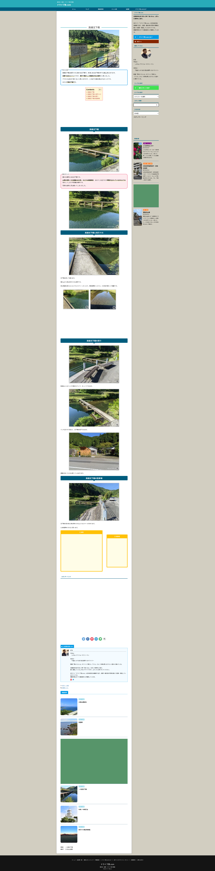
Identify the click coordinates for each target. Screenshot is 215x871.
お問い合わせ (140, 860)
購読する (139, 41)
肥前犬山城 (146, 212)
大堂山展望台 (83, 702)
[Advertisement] (94, 19)
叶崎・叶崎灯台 (83, 809)
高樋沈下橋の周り (93, 96)
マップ (87, 9)
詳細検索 (97, 860)
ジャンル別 (114, 9)
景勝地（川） (65, 688)
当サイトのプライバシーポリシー (121, 860)
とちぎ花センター (148, 146)
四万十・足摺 (65, 685)
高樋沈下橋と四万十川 (94, 94)
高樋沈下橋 (91, 92)
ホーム (74, 9)
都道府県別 (100, 9)
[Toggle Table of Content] (99, 89)
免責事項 (133, 860)
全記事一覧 (79, 860)
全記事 (127, 9)
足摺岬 (81, 722)
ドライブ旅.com (64, 4)
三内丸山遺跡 (69, 849)
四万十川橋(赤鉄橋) (84, 830)
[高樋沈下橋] (96, 639)
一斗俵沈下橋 (83, 789)
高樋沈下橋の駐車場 (94, 98)
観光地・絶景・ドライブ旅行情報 (107, 867)
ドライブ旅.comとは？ (141, 9)
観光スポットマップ (88, 860)
